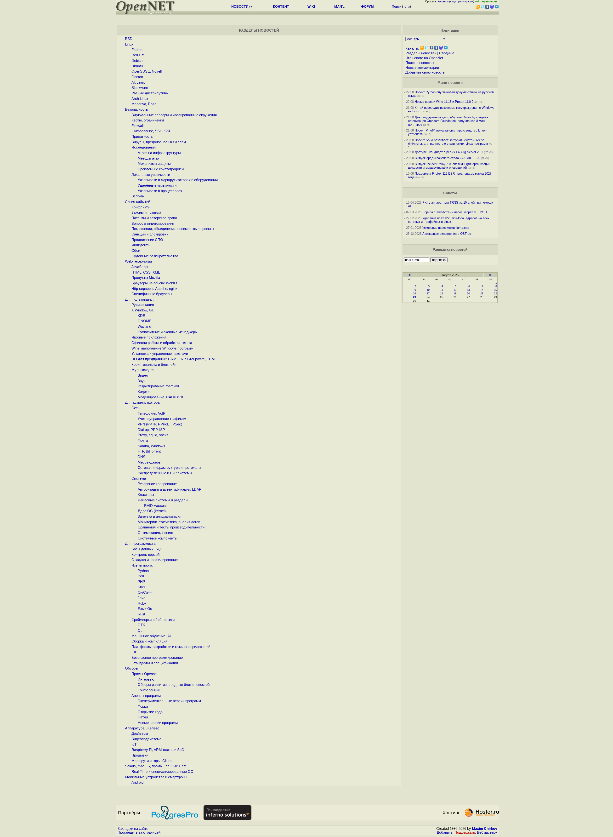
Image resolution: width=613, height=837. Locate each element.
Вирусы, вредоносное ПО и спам (158, 142)
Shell (141, 587)
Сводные (446, 53)
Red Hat (137, 55)
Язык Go (145, 609)
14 (481, 289)
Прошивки (139, 755)
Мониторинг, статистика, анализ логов (169, 522)
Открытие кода (150, 712)
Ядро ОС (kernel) (152, 511)
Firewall (137, 126)
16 (414, 293)
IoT (133, 744)
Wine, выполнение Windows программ (162, 348)
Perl (141, 576)
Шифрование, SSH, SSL (151, 131)
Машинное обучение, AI (151, 636)
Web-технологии (138, 261)
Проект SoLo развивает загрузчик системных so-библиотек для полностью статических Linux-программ (448, 141)
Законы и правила (146, 212)
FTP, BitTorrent (149, 451)
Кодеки (143, 392)
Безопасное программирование (157, 657)
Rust (141, 614)
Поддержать (464, 832)
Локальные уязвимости (150, 175)
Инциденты (140, 245)
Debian (136, 61)
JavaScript (139, 267)
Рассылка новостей (450, 250)
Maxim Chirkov (484, 829)
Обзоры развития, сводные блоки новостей (174, 685)
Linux (129, 44)
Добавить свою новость (425, 72)
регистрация (465, 1)
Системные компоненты (157, 538)
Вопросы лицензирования (152, 223)
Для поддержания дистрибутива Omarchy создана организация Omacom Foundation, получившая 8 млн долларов (448, 120)
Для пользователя (140, 299)
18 (441, 293)
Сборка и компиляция (149, 641)
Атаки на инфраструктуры (159, 153)
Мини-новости (450, 83)
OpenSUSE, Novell (146, 71)
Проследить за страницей (139, 832)
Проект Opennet (144, 674)
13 (468, 289)
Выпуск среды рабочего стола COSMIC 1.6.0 (448, 158)
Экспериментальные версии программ (169, 701)
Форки (143, 706)
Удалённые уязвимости (157, 185)
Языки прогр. (142, 565)
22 (495, 293)
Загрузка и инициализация (159, 516)
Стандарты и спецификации (154, 663)
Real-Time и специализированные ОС (162, 772)
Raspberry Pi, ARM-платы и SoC (157, 750)
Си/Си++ (145, 592)
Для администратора (142, 402)
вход (453, 1)
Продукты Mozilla (145, 278)
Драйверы (139, 733)
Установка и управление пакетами (159, 353)
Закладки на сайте (133, 829)
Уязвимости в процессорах (160, 191)
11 (441, 289)
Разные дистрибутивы (150, 93)
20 (468, 293)
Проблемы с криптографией (161, 169)
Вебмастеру (487, 832)
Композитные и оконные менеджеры (168, 332)
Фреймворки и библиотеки (153, 620)
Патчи (143, 717)
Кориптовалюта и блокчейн (153, 365)
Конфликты (140, 207)
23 (414, 297)
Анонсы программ (146, 696)
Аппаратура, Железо (142, 728)
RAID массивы (156, 506)
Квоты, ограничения (147, 120)
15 (495, 289)
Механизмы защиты (154, 164)
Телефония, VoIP (151, 413)
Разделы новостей (420, 53)
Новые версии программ (158, 723)
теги (406, 6)
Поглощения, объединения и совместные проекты (172, 229)
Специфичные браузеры (151, 294)
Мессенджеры (149, 462)
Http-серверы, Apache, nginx (154, 289)
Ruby (142, 603)
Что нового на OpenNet (424, 58)
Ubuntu (137, 66)
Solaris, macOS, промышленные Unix (155, 766)
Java (141, 598)
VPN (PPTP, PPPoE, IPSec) (160, 424)
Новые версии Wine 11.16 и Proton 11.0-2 (444, 101)
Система (138, 478)
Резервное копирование (157, 484)
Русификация (142, 305)
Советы (450, 193)
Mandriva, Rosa (143, 104)
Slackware (139, 88)
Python (143, 571)
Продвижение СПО (147, 240)
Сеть (135, 408)
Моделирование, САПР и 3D (161, 397)
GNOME (145, 321)
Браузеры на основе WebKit (154, 283)
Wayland (144, 326)
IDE (134, 652)
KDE (141, 316)
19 (455, 293)
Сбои (135, 250)
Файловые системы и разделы (163, 500)
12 (455, 289)
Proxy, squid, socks (153, 435)
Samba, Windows (151, 446)
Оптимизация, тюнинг (155, 533)
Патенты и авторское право (154, 218)
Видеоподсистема (146, 739)
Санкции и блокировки (149, 234)
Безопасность (136, 109)
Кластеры (146, 495)
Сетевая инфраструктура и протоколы (169, 468)
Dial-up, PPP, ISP (151, 430)
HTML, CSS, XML (145, 272)
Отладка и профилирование (154, 560)
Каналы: (412, 48)
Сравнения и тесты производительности (171, 527)
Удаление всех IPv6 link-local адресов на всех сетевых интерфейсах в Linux (448, 220)
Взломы (138, 196)
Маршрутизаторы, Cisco (151, 761)
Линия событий (137, 202)
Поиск (396, 6)
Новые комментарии (422, 67)
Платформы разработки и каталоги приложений (170, 647)
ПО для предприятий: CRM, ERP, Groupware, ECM (173, 359)
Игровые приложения (148, 337)
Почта (143, 440)
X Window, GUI (143, 310)
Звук (141, 381)
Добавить (445, 832)
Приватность (142, 136)
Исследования (143, 147)
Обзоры (131, 668)
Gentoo (137, 77)
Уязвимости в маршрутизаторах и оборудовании (178, 180)
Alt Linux (138, 82)
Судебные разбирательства (154, 256)
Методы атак (148, 158)
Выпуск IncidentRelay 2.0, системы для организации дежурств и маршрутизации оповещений (449, 165)
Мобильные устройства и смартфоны (156, 777)
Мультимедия (142, 370)
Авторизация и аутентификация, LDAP (169, 489)
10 (428, 289)
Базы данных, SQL (147, 549)
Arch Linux (139, 99)
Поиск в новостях (419, 63)
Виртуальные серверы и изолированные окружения (174, 115)
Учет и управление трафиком (162, 419)
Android (137, 782)
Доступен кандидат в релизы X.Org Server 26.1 (449, 152)
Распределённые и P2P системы (165, 473)
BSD (128, 39)
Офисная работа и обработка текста (161, 343)
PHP (141, 582)
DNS (141, 457)
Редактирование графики (158, 386)
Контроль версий (145, 554)
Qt (140, 630)
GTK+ (142, 625)
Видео (143, 375)
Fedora (136, 50)
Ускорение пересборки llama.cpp (445, 227)
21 (481, 293)
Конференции (149, 690)
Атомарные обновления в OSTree (446, 233)
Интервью (146, 679)
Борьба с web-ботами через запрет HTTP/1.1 (454, 212)
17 (428, 293)
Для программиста (140, 543)
